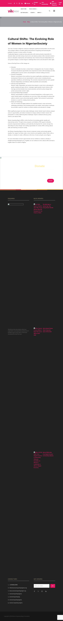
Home (24, 21)
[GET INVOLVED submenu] (28, 12)
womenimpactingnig (14, 596)
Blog (28, 21)
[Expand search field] (49, 11)
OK (52, 586)
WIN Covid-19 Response (54, 3)
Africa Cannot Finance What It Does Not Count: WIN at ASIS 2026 (48, 331)
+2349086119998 (13, 584)
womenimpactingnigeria (15, 593)
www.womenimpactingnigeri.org (17, 590)
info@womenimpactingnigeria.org (18, 587)
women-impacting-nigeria (15, 602)
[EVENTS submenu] (35, 12)
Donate (28, 3)
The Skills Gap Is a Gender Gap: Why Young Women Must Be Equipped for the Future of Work (48, 208)
